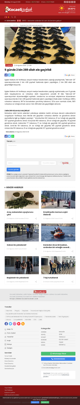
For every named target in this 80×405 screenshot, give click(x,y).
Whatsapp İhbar (59, 353)
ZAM (40, 319)
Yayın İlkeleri (8, 388)
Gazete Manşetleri (10, 366)
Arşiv (9, 340)
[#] (40, 291)
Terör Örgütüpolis (63, 316)
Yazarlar (10, 337)
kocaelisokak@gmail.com (51, 368)
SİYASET (43, 337)
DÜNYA (43, 342)
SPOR (60, 334)
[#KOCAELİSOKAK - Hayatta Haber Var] (19, 9)
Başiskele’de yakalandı (18, 277)
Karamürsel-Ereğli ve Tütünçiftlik (40, 311)
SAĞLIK (43, 345)
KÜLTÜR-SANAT (63, 339)
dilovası (8, 319)
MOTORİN (27, 319)
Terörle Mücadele (50, 316)
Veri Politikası (9, 390)
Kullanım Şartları (10, 392)
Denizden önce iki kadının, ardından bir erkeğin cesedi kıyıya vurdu (56, 246)
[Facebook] (65, 2)
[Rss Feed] (74, 2)
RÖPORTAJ (62, 345)
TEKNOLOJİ (62, 337)
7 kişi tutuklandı (50, 277)
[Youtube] (72, 2)
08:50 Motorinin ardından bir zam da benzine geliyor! (41, 21)
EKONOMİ (43, 340)
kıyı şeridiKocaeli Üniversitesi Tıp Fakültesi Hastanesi (21, 314)
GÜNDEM (43, 332)
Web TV (10, 329)
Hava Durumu (9, 361)
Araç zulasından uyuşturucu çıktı (20, 213)
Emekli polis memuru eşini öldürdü (55, 213)
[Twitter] (67, 2)
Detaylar (34, 402)
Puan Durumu (9, 363)
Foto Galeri (11, 333)
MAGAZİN (62, 332)
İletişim (9, 348)
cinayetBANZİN (17, 319)
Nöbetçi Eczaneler (10, 358)
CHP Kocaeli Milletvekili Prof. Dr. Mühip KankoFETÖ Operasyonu (23, 316)
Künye (9, 344)
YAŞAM (61, 342)
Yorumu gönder (13, 169)
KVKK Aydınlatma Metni (12, 395)
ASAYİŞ (15, 25)
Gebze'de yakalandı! (16, 245)
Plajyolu (17, 311)
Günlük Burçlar (9, 368)
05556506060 (59, 359)
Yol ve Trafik (8, 356)
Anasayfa (8, 25)
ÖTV (34, 319)
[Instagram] (70, 2)
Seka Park (8, 311)
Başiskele (25, 311)
